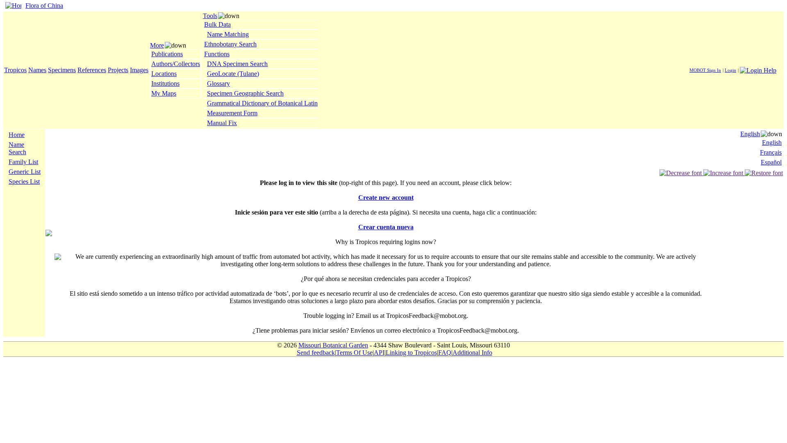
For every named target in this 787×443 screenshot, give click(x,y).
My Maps (163, 93)
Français (771, 152)
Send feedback (316, 352)
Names (37, 69)
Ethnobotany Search (230, 44)
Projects (118, 69)
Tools (210, 15)
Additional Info (472, 352)
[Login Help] (758, 69)
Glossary (218, 83)
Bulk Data (217, 24)
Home (17, 134)
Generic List (25, 171)
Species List (24, 181)
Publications (167, 53)
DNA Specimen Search (237, 63)
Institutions (165, 83)
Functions (217, 53)
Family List (23, 161)
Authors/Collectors (175, 63)
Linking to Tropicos (411, 352)
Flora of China (44, 5)
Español (771, 162)
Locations (164, 73)
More (157, 45)
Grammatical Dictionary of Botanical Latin (262, 103)
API (379, 352)
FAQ (444, 352)
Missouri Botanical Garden (333, 345)
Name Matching (228, 34)
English (750, 133)
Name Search (17, 148)
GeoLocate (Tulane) (233, 73)
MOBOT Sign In (705, 70)
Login (730, 70)
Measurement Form (232, 113)
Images (139, 69)
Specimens (62, 69)
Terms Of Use (354, 352)
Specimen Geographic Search (245, 93)
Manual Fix (222, 122)
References (91, 69)
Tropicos (15, 69)
